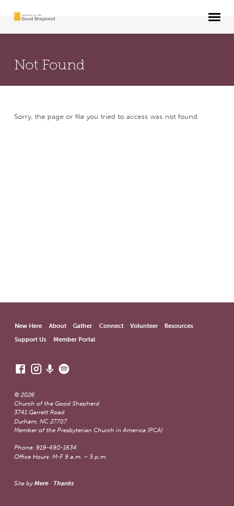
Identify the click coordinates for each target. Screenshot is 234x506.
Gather (82, 326)
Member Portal (74, 339)
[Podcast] (50, 369)
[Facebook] (20, 369)
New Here (28, 326)
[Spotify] (64, 369)
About (57, 326)
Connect (111, 326)
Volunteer (144, 326)
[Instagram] (36, 369)
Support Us (30, 339)
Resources (178, 326)
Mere (41, 483)
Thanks (63, 483)
